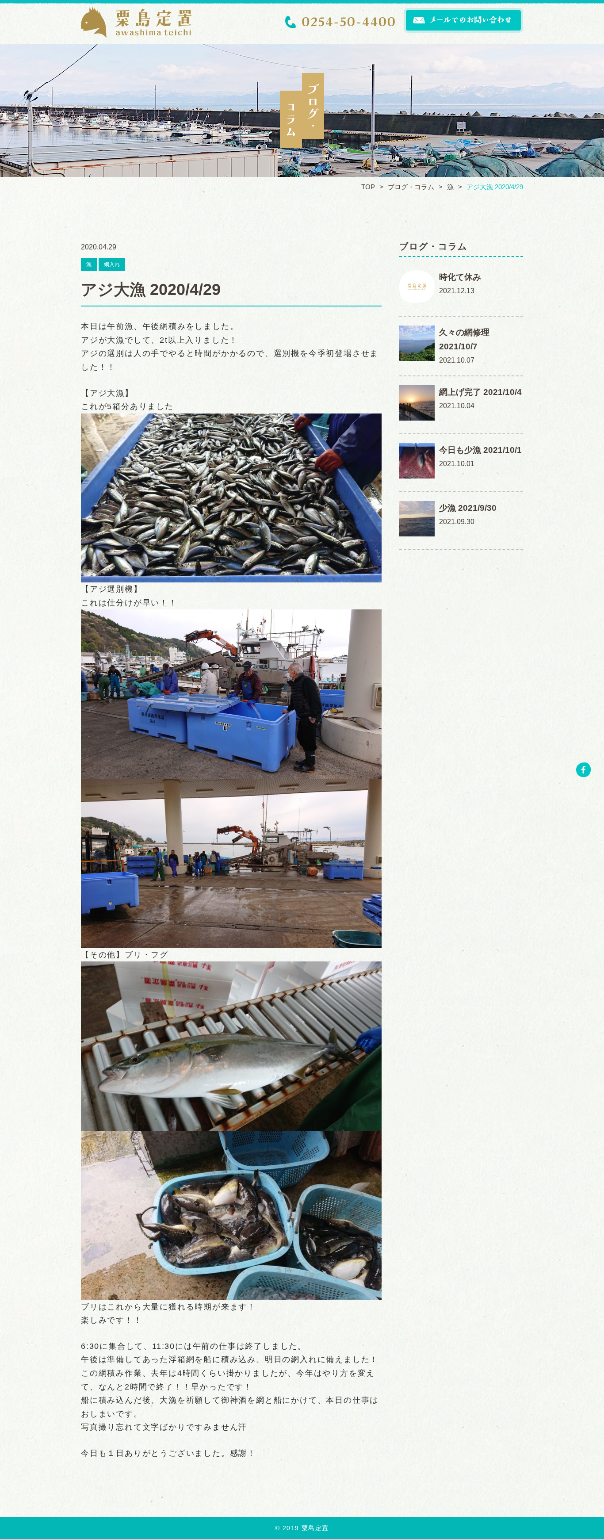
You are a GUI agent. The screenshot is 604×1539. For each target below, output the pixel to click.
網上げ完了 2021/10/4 (480, 392)
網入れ (112, 264)
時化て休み (460, 277)
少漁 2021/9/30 (468, 508)
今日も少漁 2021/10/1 (480, 450)
